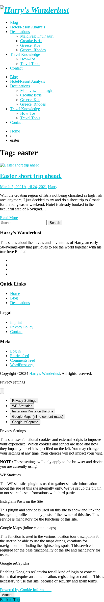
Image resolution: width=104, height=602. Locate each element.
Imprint (16, 322)
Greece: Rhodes (33, 50)
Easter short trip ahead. (31, 176)
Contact (16, 68)
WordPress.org (22, 365)
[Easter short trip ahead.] (20, 165)
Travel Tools (30, 63)
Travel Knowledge (25, 54)
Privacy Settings (24, 401)
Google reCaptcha (25, 422)
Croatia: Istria (31, 41)
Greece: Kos (30, 45)
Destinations (20, 31)
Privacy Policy (21, 327)
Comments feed (22, 360)
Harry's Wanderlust (44, 373)
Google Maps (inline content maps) (37, 417)
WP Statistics (22, 406)
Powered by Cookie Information (25, 590)
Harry (52, 187)
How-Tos (27, 59)
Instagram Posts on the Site (32, 411)
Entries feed (19, 356)
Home (15, 293)
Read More (9, 217)
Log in (15, 351)
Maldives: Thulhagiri (37, 36)
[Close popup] (2, 391)
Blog (14, 22)
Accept (7, 595)
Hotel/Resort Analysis (27, 27)
